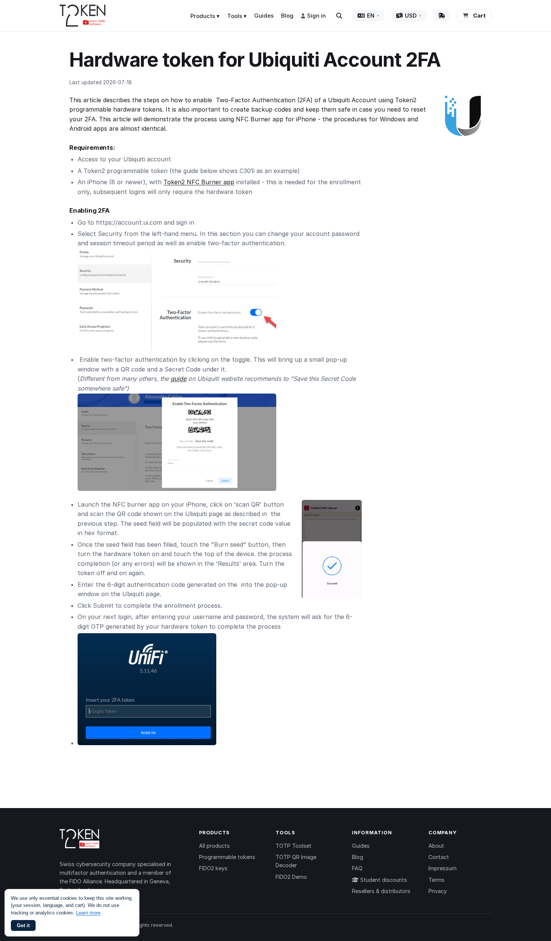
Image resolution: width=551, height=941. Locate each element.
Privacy (437, 891)
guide (178, 378)
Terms (436, 880)
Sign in (316, 15)
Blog (287, 15)
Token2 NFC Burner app (198, 182)
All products (214, 846)
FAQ (357, 868)
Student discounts (383, 880)
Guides (264, 15)
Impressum (442, 868)
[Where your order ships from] (441, 15)
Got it (23, 925)
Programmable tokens (227, 857)
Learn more (88, 913)
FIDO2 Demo (291, 877)
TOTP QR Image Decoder (296, 861)
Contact (438, 857)
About (436, 846)
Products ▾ (205, 15)
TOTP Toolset (293, 846)
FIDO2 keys (213, 868)
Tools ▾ (237, 15)
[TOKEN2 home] (83, 15)
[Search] (339, 15)
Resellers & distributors (381, 891)
